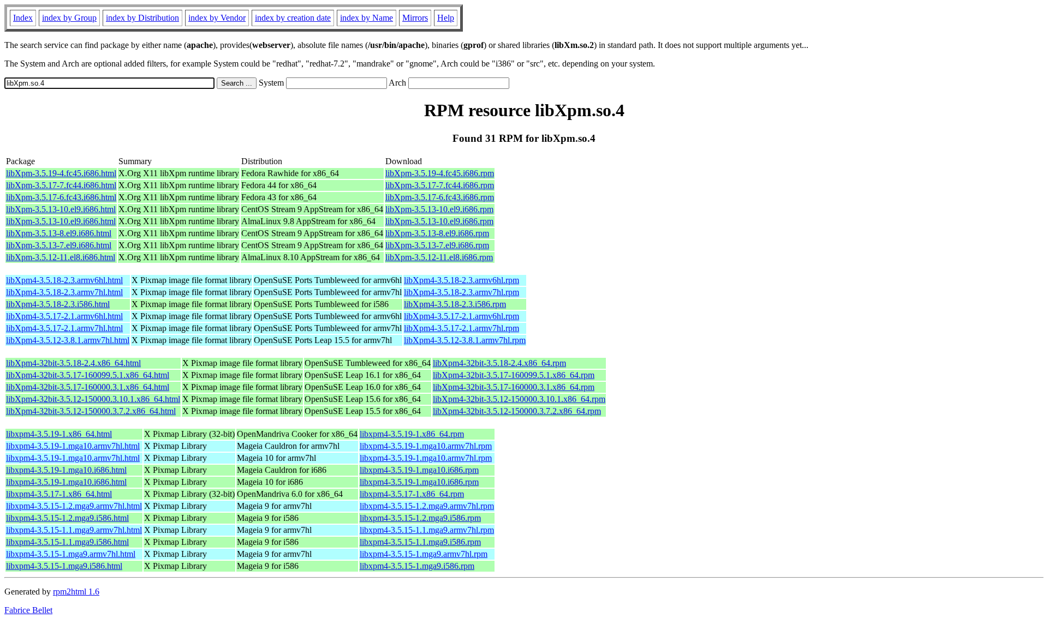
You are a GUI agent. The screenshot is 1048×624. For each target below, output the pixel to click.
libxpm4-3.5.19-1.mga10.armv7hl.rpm (426, 446)
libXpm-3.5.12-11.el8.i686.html (60, 257)
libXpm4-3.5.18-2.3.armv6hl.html (64, 280)
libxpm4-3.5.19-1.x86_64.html (59, 434)
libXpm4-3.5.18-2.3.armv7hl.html (64, 292)
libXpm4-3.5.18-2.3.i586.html (58, 304)
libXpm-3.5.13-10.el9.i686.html (61, 209)
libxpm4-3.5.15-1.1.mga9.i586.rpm (420, 542)
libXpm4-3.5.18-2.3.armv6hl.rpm (461, 280)
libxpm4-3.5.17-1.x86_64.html (59, 494)
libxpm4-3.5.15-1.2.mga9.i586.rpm (420, 518)
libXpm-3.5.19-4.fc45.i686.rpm (439, 173)
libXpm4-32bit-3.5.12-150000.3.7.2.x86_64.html (91, 411)
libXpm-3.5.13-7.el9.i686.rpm (437, 245)
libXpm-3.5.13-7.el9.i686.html (58, 245)
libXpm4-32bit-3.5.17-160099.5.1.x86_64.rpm (513, 375)
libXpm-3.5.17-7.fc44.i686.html (61, 185)
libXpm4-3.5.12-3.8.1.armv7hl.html (67, 340)
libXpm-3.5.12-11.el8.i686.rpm (439, 257)
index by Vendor (217, 17)
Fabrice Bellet (28, 610)
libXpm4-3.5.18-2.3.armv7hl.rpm (461, 292)
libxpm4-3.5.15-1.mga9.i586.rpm (417, 566)
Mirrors (415, 17)
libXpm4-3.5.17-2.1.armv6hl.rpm (461, 316)
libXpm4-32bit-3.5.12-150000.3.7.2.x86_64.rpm (517, 411)
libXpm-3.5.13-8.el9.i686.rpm (437, 233)
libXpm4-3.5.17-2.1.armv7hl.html (64, 328)
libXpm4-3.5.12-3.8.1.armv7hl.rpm (465, 340)
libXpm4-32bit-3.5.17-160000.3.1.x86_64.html (87, 387)
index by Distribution (142, 17)
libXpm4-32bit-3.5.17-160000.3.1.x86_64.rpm (513, 387)
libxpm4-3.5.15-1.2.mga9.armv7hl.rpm (427, 506)
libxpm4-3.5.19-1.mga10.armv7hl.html (73, 446)
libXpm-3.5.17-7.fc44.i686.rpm (439, 185)
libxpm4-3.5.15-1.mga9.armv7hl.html (70, 554)
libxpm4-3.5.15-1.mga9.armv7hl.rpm (423, 554)
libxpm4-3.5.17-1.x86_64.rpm (412, 494)
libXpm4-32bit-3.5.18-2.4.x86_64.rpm (499, 363)
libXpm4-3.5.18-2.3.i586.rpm (455, 304)
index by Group (69, 17)
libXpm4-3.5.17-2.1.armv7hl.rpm (461, 328)
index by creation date (293, 17)
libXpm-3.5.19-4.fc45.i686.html (61, 173)
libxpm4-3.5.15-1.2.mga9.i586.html (67, 518)
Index (23, 17)
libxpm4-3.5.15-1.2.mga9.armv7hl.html (74, 506)
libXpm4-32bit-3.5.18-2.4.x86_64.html (73, 363)
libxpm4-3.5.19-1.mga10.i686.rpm (419, 470)
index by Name (366, 17)
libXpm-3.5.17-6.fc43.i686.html (61, 197)
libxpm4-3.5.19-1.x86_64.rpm (412, 434)
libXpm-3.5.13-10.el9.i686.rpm (439, 209)
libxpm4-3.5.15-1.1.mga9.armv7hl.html (74, 530)
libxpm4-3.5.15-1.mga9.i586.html (64, 566)
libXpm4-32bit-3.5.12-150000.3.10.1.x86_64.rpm (519, 399)
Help (445, 17)
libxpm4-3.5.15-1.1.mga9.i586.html (67, 542)
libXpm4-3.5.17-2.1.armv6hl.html (64, 316)
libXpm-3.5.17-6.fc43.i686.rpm (439, 197)
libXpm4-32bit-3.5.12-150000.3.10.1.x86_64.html (93, 399)
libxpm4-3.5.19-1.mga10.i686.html (66, 470)
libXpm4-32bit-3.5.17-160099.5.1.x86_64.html (87, 375)
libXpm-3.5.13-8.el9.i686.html (58, 233)
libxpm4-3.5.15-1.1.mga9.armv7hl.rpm (427, 530)
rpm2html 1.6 (76, 591)
